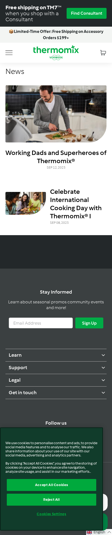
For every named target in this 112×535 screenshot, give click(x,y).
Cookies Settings (51, 514)
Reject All (51, 499)
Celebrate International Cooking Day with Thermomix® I (76, 204)
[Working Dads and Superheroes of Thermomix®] (56, 113)
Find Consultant (86, 13)
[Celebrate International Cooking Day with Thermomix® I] (25, 203)
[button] (99, 532)
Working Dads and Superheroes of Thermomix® (56, 157)
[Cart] (103, 52)
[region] (51, 479)
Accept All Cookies (51, 485)
